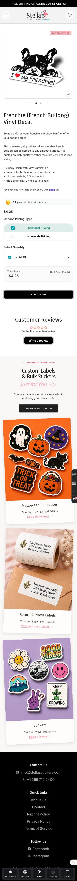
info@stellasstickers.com (40, 772)
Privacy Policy (38, 821)
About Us (38, 800)
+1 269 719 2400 (41, 779)
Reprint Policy (38, 814)
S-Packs (53, 876)
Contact (38, 807)
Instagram (41, 856)
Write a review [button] (38, 340)
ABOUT (67, 876)
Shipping (17, 202)
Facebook (41, 849)
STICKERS (25, 876)
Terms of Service (38, 828)
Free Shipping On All (38, 3)
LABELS (39, 876)
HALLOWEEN (10, 876)
